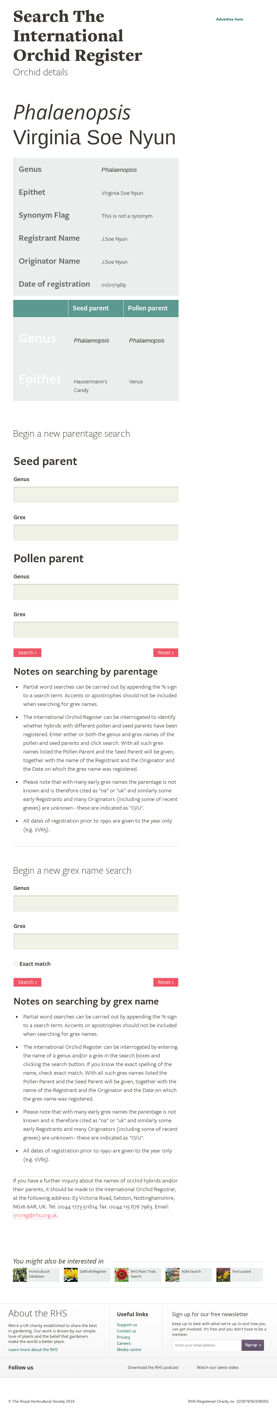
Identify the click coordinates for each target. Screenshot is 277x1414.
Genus (21, 479)
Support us (127, 1324)
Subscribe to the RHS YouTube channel (66, 1367)
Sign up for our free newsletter (210, 1314)
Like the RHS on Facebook (42, 1367)
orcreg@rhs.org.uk (35, 1215)
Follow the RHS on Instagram (102, 1367)
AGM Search (191, 1271)
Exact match (35, 964)
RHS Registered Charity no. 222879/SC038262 (228, 1401)
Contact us (126, 1330)
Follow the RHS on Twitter (54, 1367)
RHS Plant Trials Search (143, 1273)
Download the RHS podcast (153, 1367)
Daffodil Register (93, 1271)
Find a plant (241, 1271)
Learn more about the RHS (33, 1349)
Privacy (123, 1337)
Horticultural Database (39, 1273)
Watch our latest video (218, 1367)
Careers (124, 1343)
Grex (19, 517)
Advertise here (229, 19)
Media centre (129, 1349)
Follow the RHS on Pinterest (78, 1367)
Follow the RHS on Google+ (90, 1367)
